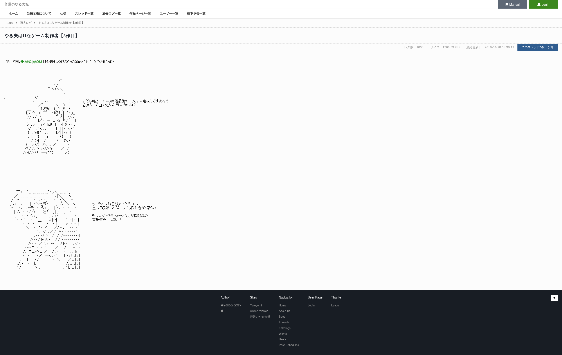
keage (335, 305)
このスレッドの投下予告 (537, 47)
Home (282, 305)
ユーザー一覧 (169, 13)
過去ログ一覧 (111, 13)
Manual (514, 4)
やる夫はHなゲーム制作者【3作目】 (42, 35)
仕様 (63, 13)
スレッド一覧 (84, 13)
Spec (282, 316)
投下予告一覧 (196, 13)
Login (545, 4)
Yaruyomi (256, 305)
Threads (284, 322)
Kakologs (285, 328)
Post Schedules (289, 345)
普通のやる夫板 (16, 4)
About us (284, 311)
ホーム (13, 13)
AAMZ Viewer (259, 311)
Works (283, 333)
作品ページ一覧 (140, 13)
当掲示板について (39, 13)
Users (282, 339)
